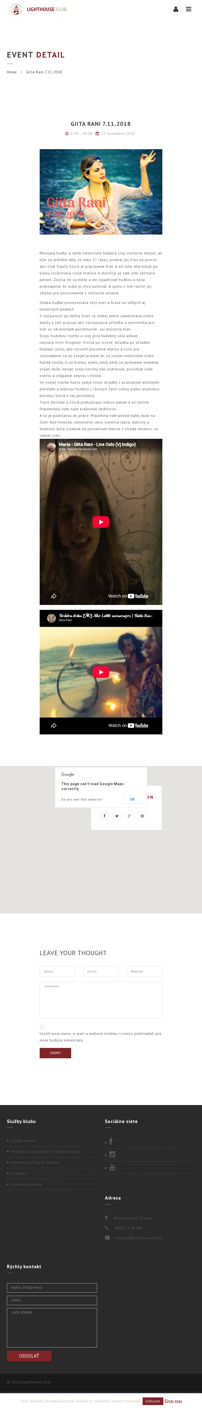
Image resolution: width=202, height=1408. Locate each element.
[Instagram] (150, 1155)
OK (132, 799)
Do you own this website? (82, 799)
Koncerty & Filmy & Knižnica (35, 1162)
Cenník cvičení (23, 1141)
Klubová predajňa (26, 1184)
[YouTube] (150, 1167)
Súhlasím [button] (153, 1401)
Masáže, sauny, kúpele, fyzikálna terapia (45, 1151)
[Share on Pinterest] (142, 816)
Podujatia (19, 1173)
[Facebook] (150, 1142)
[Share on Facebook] (105, 816)
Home (12, 72)
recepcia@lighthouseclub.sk (139, 1238)
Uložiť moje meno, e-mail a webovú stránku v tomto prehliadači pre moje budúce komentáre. (101, 1037)
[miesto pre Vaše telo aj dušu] (37, 9)
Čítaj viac (173, 1401)
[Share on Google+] (130, 816)
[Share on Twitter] (117, 816)
